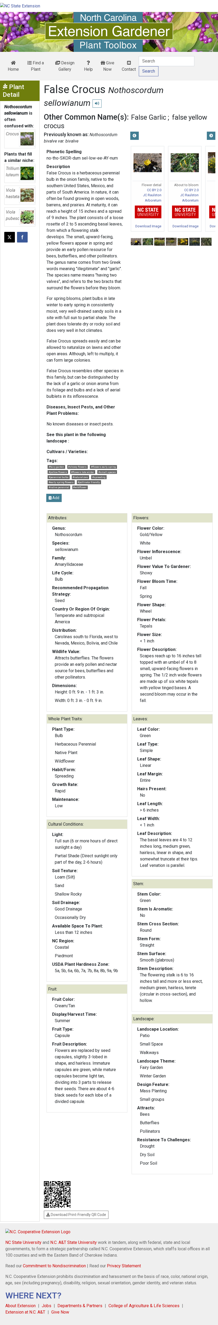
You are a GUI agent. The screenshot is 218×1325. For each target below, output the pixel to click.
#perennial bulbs (59, 477)
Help (88, 69)
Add (55, 498)
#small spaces (107, 472)
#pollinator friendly (89, 482)
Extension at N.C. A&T (25, 1312)
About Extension (20, 1305)
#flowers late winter (82, 472)
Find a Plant (37, 66)
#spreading (99, 477)
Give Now (108, 66)
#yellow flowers (58, 472)
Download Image (148, 226)
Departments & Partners (79, 1305)
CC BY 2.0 (154, 190)
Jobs (46, 1305)
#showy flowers (77, 466)
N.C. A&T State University (73, 1242)
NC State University (23, 1242)
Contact (129, 69)
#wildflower (80, 487)
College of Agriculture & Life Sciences (143, 1305)
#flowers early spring (103, 466)
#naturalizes (80, 477)
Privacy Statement (124, 1265)
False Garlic (148, 117)
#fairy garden (56, 466)
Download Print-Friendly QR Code (78, 1215)
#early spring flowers (61, 482)
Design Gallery (66, 66)
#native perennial (59, 487)
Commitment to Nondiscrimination (54, 1265)
